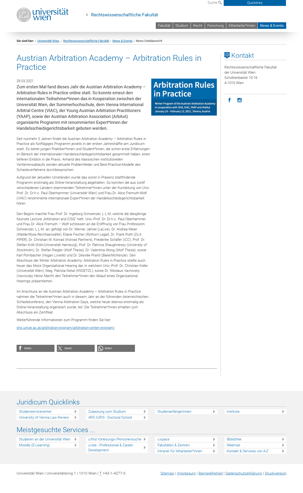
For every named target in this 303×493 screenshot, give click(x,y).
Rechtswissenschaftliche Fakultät (124, 15)
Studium (181, 25)
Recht (197, 25)
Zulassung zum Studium (107, 411)
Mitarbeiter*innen (242, 25)
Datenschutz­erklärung (244, 473)
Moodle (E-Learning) (34, 445)
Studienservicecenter (35, 411)
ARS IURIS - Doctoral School (110, 417)
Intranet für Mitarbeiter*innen (179, 451)
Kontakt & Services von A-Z (247, 451)
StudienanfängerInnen (174, 411)
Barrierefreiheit (211, 473)
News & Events (272, 25)
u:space (163, 439)
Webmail (233, 445)
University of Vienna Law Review (44, 417)
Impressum (186, 473)
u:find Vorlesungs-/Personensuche (114, 439)
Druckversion (275, 473)
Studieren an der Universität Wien (44, 439)
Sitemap (167, 473)
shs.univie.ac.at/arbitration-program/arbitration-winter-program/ (66, 328)
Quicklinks (255, 3)
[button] (35, 348)
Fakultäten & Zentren (173, 445)
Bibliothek (234, 439)
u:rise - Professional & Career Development (110, 447)
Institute (233, 411)
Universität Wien (48, 41)
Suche (213, 2)
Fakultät (164, 25)
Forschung (215, 25)
